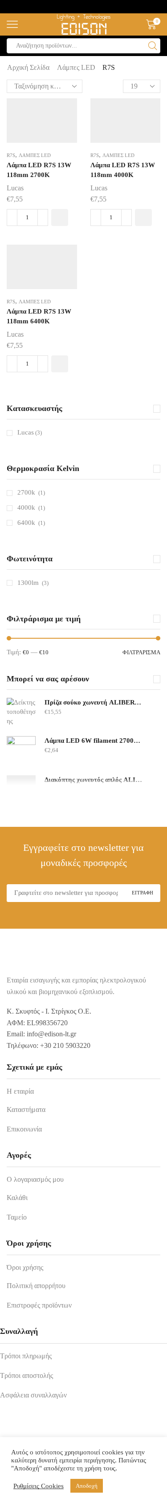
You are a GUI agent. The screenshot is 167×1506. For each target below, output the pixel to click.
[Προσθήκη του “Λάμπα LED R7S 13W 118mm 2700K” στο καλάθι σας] (59, 217)
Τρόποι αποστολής (26, 1375)
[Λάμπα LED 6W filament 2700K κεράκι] (21, 750)
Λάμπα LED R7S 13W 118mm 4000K (122, 169)
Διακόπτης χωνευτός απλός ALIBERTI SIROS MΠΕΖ (95, 779)
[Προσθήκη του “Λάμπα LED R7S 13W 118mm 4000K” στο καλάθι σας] (143, 217)
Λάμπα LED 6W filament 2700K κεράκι (95, 740)
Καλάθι (17, 1197)
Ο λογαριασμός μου (35, 1179)
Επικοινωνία (24, 1129)
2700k (26, 492)
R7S (11, 155)
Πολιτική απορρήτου (36, 1285)
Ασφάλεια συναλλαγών (33, 1395)
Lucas (15, 188)
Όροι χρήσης (25, 1267)
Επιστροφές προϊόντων (39, 1305)
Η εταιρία (20, 1091)
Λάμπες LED (76, 67)
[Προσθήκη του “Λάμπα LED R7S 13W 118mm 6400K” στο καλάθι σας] (59, 363)
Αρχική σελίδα (28, 67)
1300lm (28, 582)
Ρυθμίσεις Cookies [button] (38, 1486)
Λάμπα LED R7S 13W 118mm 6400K (39, 316)
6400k (26, 522)
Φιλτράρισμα (141, 652)
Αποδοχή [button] (87, 1485)
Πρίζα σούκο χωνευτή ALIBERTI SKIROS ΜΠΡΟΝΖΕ (95, 702)
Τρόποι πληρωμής (26, 1356)
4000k (26, 507)
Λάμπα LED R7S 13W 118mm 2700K (39, 169)
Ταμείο (17, 1217)
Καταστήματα (26, 1109)
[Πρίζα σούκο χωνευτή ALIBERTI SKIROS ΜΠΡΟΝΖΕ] (21, 712)
